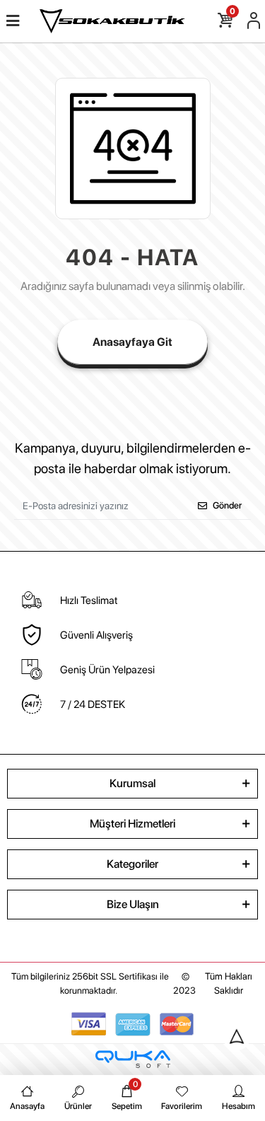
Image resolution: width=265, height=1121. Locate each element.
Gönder (227, 505)
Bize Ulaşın (133, 904)
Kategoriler (132, 864)
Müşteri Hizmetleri (132, 823)
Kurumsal (132, 783)
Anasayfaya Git (132, 342)
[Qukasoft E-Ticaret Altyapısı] (132, 1059)
